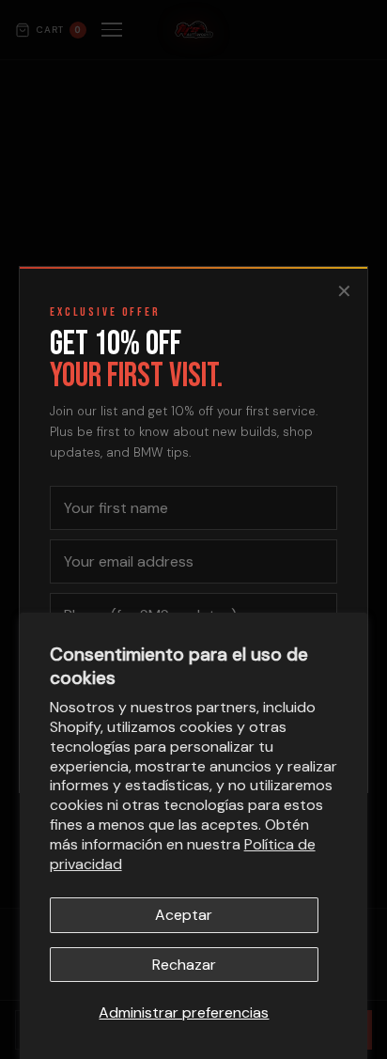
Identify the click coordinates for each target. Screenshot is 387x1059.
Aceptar (183, 915)
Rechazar (184, 964)
